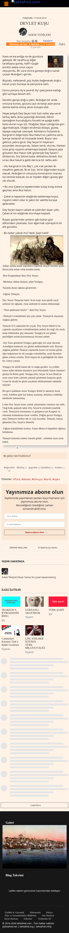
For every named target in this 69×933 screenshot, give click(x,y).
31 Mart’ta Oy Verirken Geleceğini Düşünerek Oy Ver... (52, 547)
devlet (26, 479)
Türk (17, 479)
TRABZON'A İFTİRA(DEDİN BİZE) (10, 613)
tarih (48, 479)
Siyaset (6, 649)
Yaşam (29, 617)
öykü (57, 479)
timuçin (38, 479)
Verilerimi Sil (44, 919)
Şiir (3, 620)
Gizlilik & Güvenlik (14, 913)
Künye (49, 913)
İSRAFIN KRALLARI (18, 547)
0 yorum (36, 47)
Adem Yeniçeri (39, 34)
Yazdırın (48, 41)
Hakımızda (35, 913)
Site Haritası (47, 916)
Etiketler (27, 919)
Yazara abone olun (34, 532)
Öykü (62, 44)
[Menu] (6, 4)
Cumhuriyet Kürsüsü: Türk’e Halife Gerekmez (10, 641)
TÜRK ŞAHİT (56, 610)
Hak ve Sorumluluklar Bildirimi (20, 916)
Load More (35, 805)
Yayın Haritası (11, 919)
